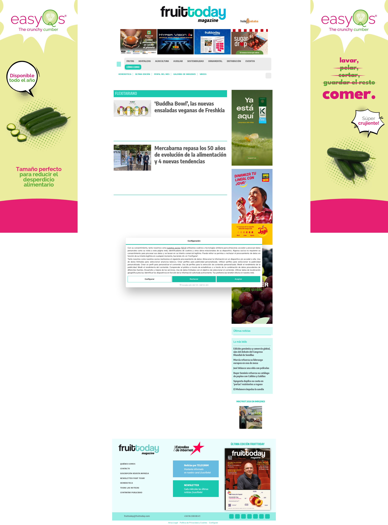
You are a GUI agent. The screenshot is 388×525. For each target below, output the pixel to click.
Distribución (234, 61)
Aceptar (238, 279)
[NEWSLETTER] (179, 486)
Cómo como (133, 67)
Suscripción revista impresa (134, 473)
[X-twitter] (231, 516)
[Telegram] (261, 516)
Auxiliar (178, 61)
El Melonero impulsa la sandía (248, 389)
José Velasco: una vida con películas (251, 368)
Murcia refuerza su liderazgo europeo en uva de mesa (248, 361)
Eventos (250, 61)
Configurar (149, 279)
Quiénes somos (127, 464)
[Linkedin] (249, 516)
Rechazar (194, 279)
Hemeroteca (125, 74)
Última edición (142, 74)
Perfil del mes (161, 74)
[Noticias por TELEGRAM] (179, 466)
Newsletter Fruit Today (132, 478)
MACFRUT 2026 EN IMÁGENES (250, 401)
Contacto (125, 468)
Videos (203, 74)
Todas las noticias (129, 488)
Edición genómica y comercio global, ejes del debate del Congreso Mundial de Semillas (251, 352)
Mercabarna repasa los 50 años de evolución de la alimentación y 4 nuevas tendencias (190, 154)
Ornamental (215, 61)
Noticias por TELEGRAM (196, 465)
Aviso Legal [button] (173, 523)
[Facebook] (243, 516)
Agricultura (162, 61)
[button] (119, 64)
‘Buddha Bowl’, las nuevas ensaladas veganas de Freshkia (189, 106)
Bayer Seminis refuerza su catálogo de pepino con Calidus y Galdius (251, 375)
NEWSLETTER (191, 485)
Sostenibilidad (195, 61)
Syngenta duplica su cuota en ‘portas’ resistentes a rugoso (248, 383)
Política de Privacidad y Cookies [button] (193, 523)
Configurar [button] (213, 523)
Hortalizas (145, 61)
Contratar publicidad (131, 492)
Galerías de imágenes (184, 74)
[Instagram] (237, 516)
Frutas (130, 61)
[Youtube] (255, 516)
